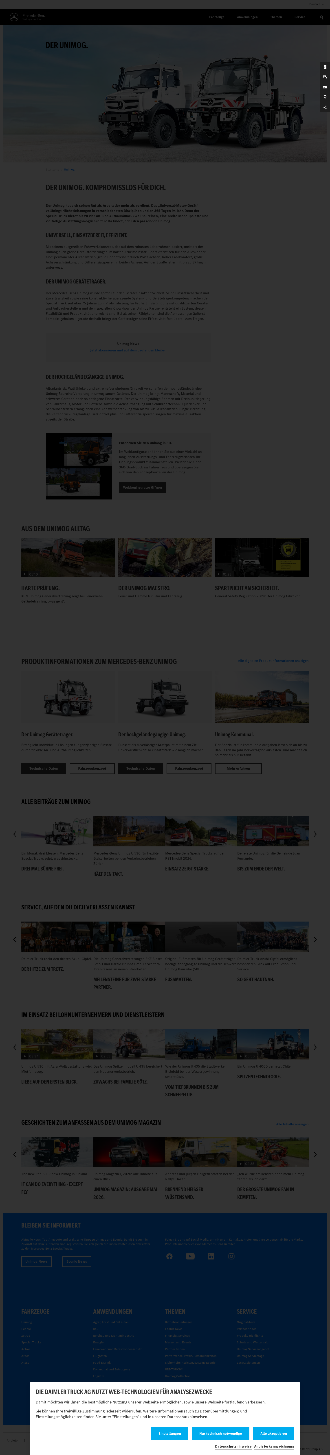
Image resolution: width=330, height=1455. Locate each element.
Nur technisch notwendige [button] (220, 1433)
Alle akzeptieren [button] (273, 1433)
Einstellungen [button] (169, 1433)
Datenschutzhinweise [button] (233, 1446)
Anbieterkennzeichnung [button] (274, 1446)
